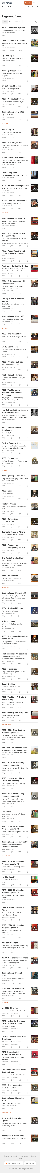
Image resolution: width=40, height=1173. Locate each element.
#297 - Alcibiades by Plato (13, 99)
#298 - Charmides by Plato (13, 28)
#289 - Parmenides (10, 458)
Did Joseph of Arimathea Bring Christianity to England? (12, 399)
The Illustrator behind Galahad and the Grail (14, 240)
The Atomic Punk (8, 522)
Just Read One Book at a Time (14, 748)
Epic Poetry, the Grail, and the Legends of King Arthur (12, 287)
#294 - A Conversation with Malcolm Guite (14, 282)
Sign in (35, 3)
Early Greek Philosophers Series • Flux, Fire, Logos (13, 673)
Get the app (30, 1163)
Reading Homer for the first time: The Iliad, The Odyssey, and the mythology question (15, 161)
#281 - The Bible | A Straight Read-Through (14, 698)
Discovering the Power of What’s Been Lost (13, 815)
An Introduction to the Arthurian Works (13, 255)
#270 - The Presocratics (12, 1085)
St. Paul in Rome (8, 621)
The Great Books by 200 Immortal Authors (14, 350)
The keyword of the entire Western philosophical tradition (14, 642)
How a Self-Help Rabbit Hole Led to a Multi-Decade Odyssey (15, 914)
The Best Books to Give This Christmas (14, 1038)
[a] (34, 30)
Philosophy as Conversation (11, 132)
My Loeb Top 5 (8, 56)
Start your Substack (15, 1163)
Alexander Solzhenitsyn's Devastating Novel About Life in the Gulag (15, 564)
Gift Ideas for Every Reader (11, 1042)
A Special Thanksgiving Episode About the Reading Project (15, 1124)
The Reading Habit (10, 173)
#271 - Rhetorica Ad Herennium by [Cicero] (11, 1053)
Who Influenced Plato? (10, 1088)
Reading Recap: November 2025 (13, 1099)
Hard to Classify (9, 877)
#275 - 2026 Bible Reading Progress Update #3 (13, 862)
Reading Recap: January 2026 (14, 842)
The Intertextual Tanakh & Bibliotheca (15, 1011)
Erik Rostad (11, 33)
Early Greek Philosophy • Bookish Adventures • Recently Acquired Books (13, 597)
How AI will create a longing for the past (14, 44)
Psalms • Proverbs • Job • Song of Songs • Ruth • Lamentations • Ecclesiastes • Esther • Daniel (13, 800)
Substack (10, 1169)
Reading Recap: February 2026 (15, 712)
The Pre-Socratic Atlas (11, 443)
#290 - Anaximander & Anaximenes (11, 429)
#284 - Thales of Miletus (12, 608)
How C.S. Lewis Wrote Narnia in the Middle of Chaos (15, 411)
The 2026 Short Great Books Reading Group (14, 1071)
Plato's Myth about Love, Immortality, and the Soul (15, 146)
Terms (26, 1156)
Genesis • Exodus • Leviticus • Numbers (12, 931)
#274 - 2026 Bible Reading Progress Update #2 (13, 891)
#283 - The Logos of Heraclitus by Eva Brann (15, 637)
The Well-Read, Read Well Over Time (14, 175)
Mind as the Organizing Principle (13, 548)
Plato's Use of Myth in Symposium (14, 336)
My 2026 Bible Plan (10, 1008)
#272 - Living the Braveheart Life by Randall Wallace (14, 1022)
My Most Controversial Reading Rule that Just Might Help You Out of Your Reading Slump (14, 751)
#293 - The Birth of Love (12, 334)
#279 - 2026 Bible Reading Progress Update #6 (13, 764)
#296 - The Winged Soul (12, 142)
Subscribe (28, 3)
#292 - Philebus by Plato (12, 362)
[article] (20, 31)
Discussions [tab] (17, 22)
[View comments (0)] (11, 35)
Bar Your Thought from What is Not (14, 461)
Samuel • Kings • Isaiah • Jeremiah (14, 867)
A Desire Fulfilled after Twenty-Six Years (13, 379)
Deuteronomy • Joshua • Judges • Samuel (13, 896)
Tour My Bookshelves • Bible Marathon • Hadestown (12, 846)
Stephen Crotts (23, 243)
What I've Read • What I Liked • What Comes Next (14, 189)
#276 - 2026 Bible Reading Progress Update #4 (13, 827)
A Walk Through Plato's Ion (11, 203)
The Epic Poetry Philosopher (11, 578)
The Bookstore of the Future (14, 41)
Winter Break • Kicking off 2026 (13, 978)
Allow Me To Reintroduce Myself (12, 1119)
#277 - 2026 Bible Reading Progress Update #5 (13, 795)
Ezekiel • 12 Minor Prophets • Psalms (15, 832)
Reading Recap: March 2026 (14, 593)
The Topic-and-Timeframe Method (13, 300)
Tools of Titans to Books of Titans (13, 909)
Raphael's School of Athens (13, 532)
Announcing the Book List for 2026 (14, 1075)
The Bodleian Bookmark (12, 375)
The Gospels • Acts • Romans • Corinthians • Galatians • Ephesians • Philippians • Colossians (14, 736)
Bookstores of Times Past (13, 1136)
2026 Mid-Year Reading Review (15, 186)
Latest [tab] (5, 22)
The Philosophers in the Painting (13, 535)
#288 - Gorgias (8, 491)
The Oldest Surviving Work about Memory (13, 1058)
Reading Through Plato (11, 71)
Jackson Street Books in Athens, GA (14, 1138)
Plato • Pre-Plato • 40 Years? (11, 1103)
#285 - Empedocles (10, 575)
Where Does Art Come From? (14, 201)
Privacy (20, 1156)
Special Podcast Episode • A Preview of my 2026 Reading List (14, 961)
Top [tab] (10, 22)
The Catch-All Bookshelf (10, 880)
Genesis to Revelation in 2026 (12, 702)
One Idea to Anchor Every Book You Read (14, 508)
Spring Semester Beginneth (11, 715)
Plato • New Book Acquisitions (12, 319)
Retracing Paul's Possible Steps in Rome (13, 625)
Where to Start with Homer (13, 158)
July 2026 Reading (8, 115)
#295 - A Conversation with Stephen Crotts (13, 234)
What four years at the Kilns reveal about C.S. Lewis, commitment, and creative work (14, 416)
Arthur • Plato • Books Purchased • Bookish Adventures (14, 222)
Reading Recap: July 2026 (13, 112)
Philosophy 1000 (9, 129)
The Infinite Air (7, 433)
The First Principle (9, 504)
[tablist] (12, 22)
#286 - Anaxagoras (10, 545)
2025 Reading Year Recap (13, 988)
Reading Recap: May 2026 (13, 316)
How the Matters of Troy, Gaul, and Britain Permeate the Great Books (14, 270)
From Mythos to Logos (10, 611)
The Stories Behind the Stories (15, 266)
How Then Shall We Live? (10, 365)
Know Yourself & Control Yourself (13, 30)
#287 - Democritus (10, 519)
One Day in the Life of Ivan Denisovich (13, 559)
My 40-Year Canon (10, 347)
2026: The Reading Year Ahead (15, 958)
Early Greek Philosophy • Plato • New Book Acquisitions (15, 479)
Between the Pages (10, 943)
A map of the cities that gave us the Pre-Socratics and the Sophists (14, 447)
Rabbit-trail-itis (8, 684)
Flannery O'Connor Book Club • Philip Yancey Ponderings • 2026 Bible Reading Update (15, 946)
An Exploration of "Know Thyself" (13, 102)
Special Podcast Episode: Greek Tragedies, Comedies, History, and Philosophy (14, 992)
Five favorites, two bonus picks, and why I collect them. (14, 59)
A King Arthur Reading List (13, 251)
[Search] (36, 22)
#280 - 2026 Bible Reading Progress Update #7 (13, 731)
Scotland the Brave (8, 1026)
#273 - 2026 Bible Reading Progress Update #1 (13, 926)
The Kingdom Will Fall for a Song (13, 783)
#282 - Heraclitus (9, 669)
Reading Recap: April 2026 (13, 476)
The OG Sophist (7, 494)
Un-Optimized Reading (11, 86)
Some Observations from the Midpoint (12, 74)
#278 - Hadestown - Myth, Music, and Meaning (13, 779)
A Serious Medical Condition (12, 687)
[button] (3, 7)
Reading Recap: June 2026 (13, 218)
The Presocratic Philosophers (14, 654)
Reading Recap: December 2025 (13, 974)
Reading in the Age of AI (10, 89)
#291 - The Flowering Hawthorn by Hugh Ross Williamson (12, 392)
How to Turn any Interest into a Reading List (13, 305)
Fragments (6, 811)
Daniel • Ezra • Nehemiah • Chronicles (15, 768)
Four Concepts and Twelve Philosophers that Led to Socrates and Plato (15, 658)
